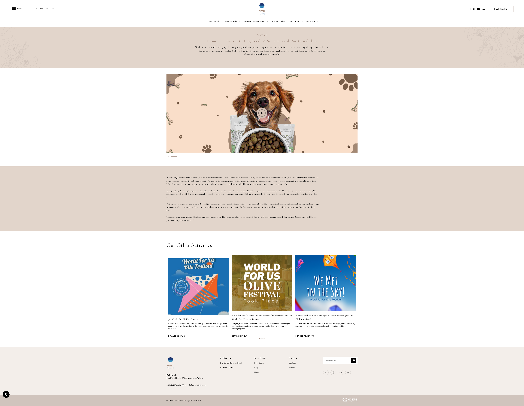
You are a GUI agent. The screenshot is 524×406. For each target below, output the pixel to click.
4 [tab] (265, 339)
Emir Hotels (214, 21)
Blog (256, 367)
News (256, 372)
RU (53, 9)
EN (41, 9)
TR (35, 9)
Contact (292, 363)
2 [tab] (261, 339)
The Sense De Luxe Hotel (253, 21)
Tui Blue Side (231, 21)
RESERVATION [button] (501, 9)
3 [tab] (263, 339)
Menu (19, 8)
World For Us (312, 21)
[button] (262, 113)
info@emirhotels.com (197, 385)
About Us (293, 358)
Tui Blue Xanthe (277, 21)
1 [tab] (260, 339)
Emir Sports (295, 21)
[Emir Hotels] (170, 363)
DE (47, 9)
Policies (292, 367)
